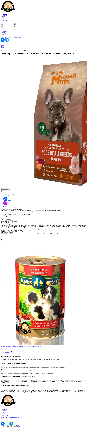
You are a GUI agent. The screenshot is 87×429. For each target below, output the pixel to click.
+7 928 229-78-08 (4, 417)
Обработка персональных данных (8, 427)
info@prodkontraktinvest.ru (15, 37)
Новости (5, 17)
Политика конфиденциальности (24, 427)
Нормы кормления (18, 209)
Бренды (5, 15)
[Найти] (14, 26)
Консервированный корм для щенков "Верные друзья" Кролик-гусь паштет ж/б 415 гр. (21, 346)
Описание (3, 209)
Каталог (5, 14)
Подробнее (3, 347)
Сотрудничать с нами (5, 188)
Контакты (5, 20)
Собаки (2, 47)
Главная (2, 42)
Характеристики (9, 209)
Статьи (5, 19)
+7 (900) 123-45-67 (5, 37)
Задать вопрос (4, 360)
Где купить (5, 16)
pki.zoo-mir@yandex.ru (14, 417)
